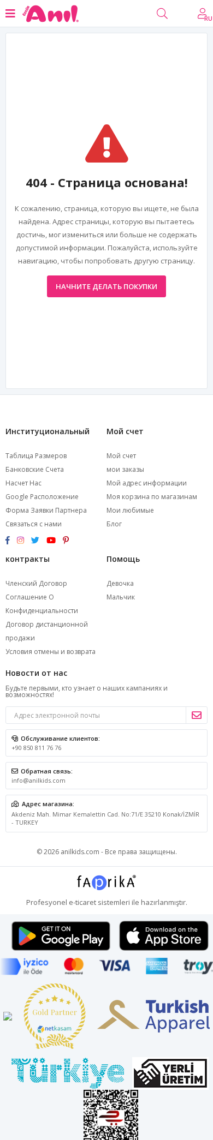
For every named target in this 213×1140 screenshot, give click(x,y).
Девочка (120, 583)
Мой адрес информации (146, 483)
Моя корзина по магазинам (151, 496)
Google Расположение (42, 496)
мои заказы (125, 469)
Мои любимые (130, 510)
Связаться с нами (33, 524)
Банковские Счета (34, 469)
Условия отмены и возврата (50, 651)
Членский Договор (36, 583)
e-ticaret (82, 902)
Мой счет (121, 455)
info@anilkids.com (38, 780)
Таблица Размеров (36, 455)
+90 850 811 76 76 (36, 747)
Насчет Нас (23, 483)
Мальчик (120, 597)
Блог (114, 524)
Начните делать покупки (106, 286)
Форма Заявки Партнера (46, 510)
